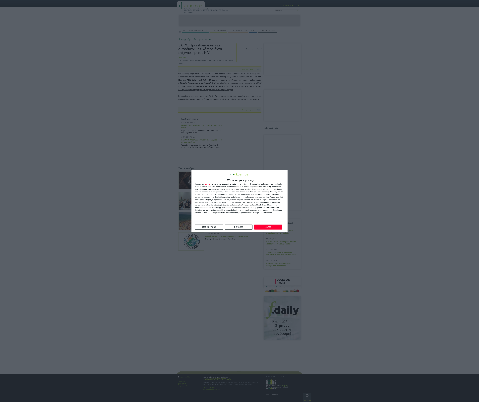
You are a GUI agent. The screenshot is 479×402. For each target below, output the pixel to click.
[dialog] (239, 201)
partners (208, 184)
